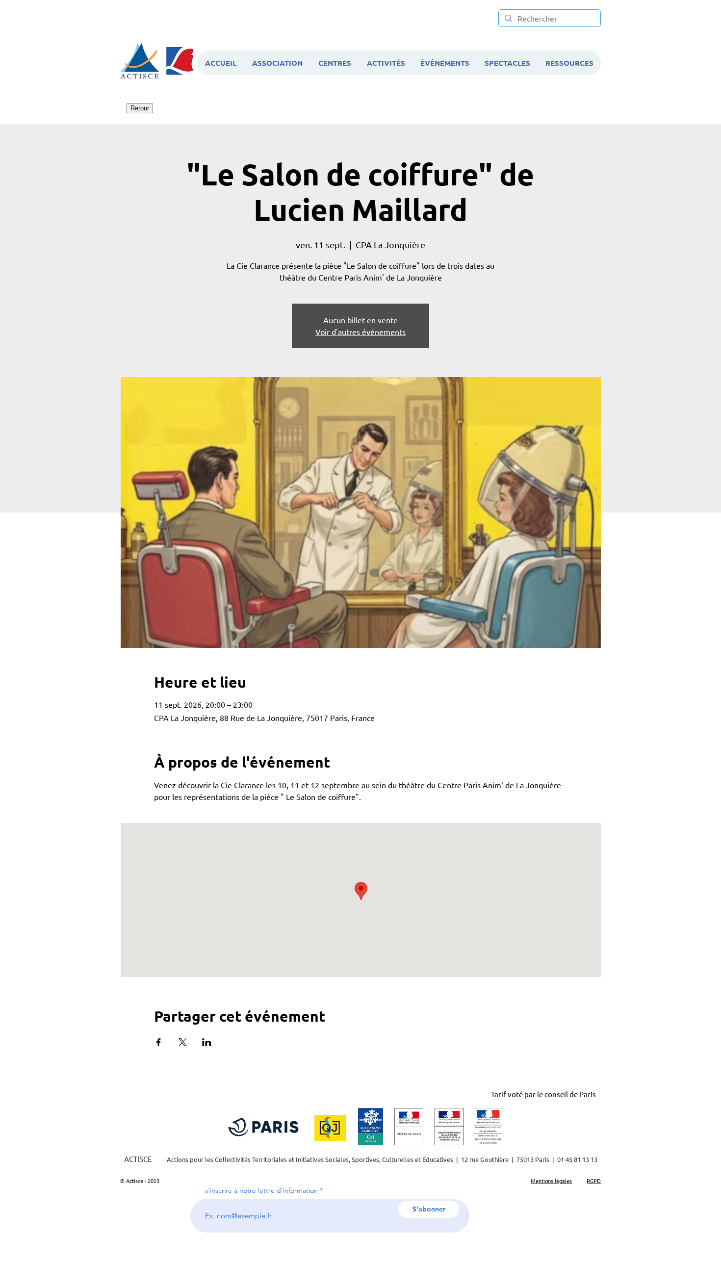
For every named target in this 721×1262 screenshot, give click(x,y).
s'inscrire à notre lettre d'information (261, 1190)
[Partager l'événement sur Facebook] (158, 1042)
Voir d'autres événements (360, 331)
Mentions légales (551, 1181)
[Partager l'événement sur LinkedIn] (206, 1042)
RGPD (594, 1181)
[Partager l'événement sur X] (182, 1042)
